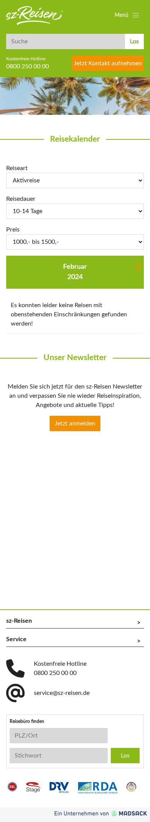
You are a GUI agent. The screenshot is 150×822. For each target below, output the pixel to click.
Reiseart (17, 168)
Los (134, 41)
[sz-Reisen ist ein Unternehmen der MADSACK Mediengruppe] (101, 813)
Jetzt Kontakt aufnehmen (108, 63)
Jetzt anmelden (75, 423)
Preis (13, 230)
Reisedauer (20, 199)
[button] (128, 15)
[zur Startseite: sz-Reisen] (34, 15)
